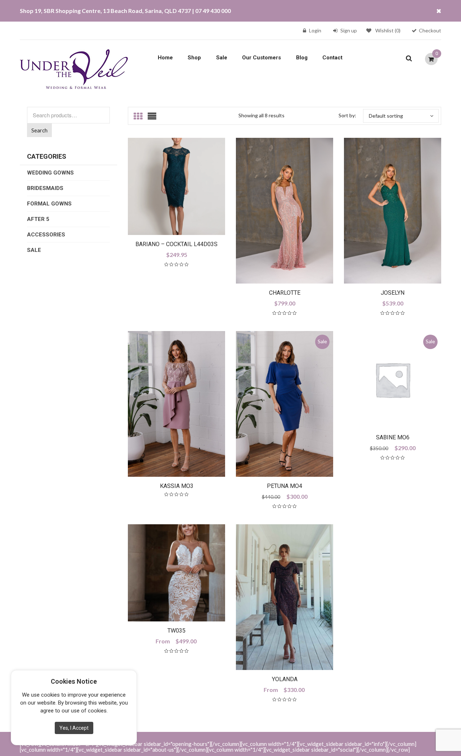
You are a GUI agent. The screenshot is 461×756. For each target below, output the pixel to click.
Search (39, 130)
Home (165, 57)
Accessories (46, 234)
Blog (302, 57)
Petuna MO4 (284, 486)
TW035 (176, 630)
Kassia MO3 (176, 486)
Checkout (430, 30)
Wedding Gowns (50, 172)
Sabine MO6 (392, 437)
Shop (194, 57)
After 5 (38, 219)
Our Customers (261, 57)
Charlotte (284, 292)
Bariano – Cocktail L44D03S (176, 244)
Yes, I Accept (74, 728)
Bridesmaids (45, 188)
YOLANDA (284, 679)
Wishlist (387, 30)
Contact (332, 57)
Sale (221, 57)
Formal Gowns (49, 203)
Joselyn (392, 292)
